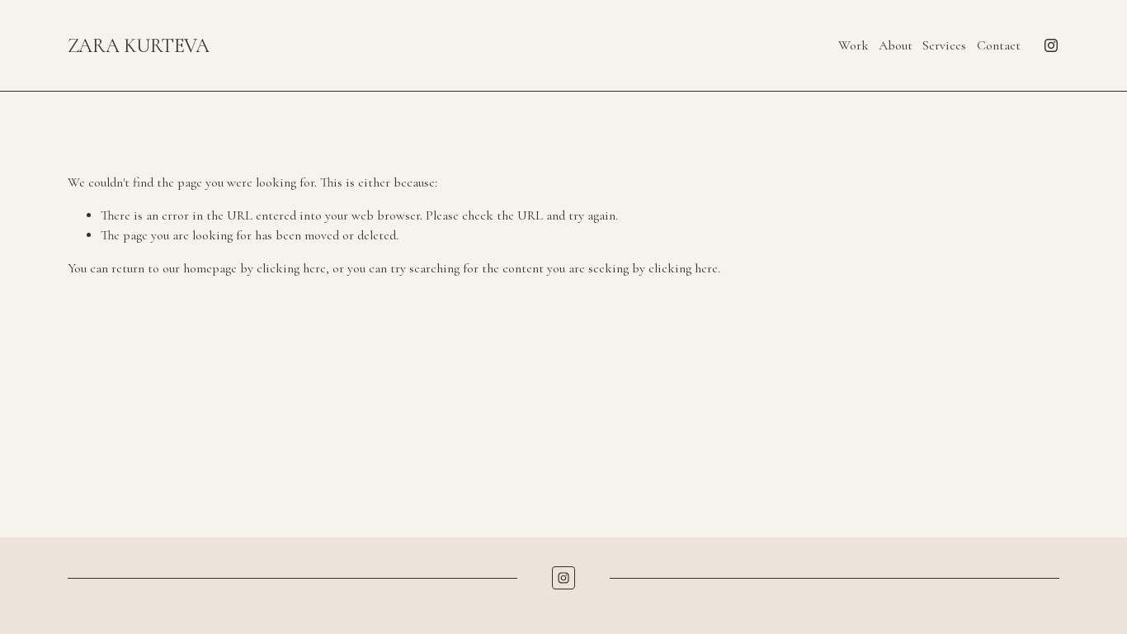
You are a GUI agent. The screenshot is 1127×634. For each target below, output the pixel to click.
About (895, 45)
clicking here (291, 268)
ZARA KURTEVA (138, 46)
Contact (999, 45)
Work (853, 45)
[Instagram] (1051, 45)
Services (944, 45)
